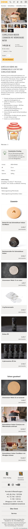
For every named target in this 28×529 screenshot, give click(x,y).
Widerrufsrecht (10, 524)
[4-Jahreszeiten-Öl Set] (14, 351)
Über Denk (14, 509)
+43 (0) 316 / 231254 (14, 494)
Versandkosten (20, 46)
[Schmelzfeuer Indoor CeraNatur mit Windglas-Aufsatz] (14, 443)
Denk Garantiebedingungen (10, 525)
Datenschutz (10, 522)
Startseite (3, 6)
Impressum (4, 522)
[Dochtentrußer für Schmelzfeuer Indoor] (14, 241)
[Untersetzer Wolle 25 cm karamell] (14, 387)
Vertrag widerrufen (19, 524)
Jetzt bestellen (22, 229)
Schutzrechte (20, 525)
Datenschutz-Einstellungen (19, 522)
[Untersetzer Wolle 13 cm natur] (14, 270)
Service (14, 513)
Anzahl (4, 55)
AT (17, 2)
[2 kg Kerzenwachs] (14, 297)
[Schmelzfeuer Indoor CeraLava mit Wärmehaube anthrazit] (14, 414)
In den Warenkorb (9, 59)
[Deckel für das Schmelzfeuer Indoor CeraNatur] (14, 212)
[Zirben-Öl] (14, 324)
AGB (5, 524)
